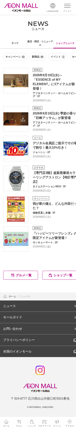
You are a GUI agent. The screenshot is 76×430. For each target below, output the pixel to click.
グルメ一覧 (24, 275)
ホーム (13, 296)
